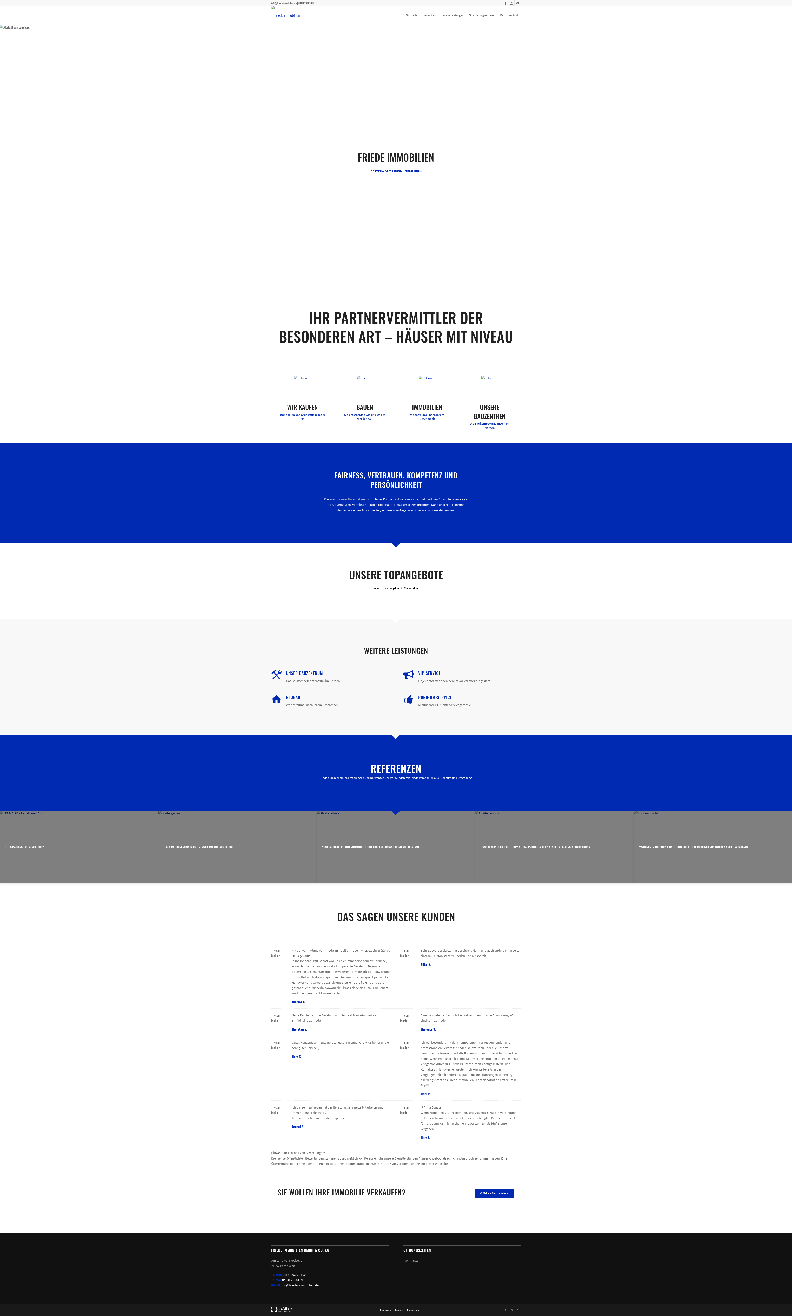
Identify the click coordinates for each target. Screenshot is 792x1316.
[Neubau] (276, 699)
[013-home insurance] (302, 384)
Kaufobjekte (392, 588)
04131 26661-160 (294, 1274)
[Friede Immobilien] (285, 15)
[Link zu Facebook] (505, 3)
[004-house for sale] (427, 384)
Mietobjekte (411, 588)
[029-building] (489, 384)
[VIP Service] (408, 675)
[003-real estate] (365, 384)
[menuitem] (411, 15)
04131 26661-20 (293, 1280)
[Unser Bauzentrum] (276, 675)
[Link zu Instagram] (511, 3)
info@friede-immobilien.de (300, 1285)
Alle (376, 588)
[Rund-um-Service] (408, 699)
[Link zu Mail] (518, 3)
